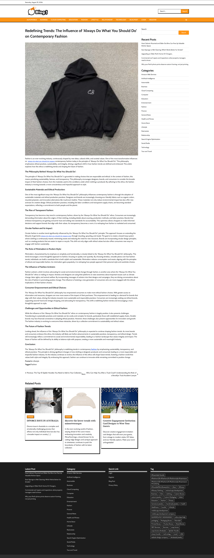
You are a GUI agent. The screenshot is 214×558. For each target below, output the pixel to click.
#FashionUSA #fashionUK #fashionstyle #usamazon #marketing (169, 483)
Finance (144, 111)
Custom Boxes (179, 494)
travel (175, 534)
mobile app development (159, 511)
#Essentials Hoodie (157, 475)
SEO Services (155, 527)
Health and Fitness (147, 119)
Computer (144, 95)
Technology (121, 20)
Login (143, 20)
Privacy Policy (113, 485)
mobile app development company (163, 514)
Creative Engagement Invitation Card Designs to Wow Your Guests (119, 423)
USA (181, 534)
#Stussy (181, 487)
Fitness (171, 500)
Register (152, 20)
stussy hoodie (155, 534)
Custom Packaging (170, 497)
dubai (181, 497)
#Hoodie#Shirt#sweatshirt (160, 487)
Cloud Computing (58, 20)
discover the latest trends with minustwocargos (80, 422)
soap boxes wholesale (158, 531)
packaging (154, 521)
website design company (159, 537)
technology (167, 534)
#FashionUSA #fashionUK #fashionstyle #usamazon (169, 478)
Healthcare (155, 507)
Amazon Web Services (148, 74)
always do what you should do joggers (41, 161)
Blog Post (134, 20)
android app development (174, 490)
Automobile (32, 20)
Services (165, 527)
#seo (174, 487)
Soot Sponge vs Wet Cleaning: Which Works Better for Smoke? (162, 50)
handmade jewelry (172, 504)
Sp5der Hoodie (174, 531)
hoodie (163, 507)
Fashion (84, 20)
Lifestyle (94, 20)
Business (43, 20)
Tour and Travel (146, 151)
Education (73, 20)
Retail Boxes (180, 524)
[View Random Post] (186, 20)
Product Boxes (168, 524)
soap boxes (175, 527)
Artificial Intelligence (148, 78)
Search (144, 29)
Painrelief (178, 521)
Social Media (145, 143)
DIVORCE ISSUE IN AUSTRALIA (43, 420)
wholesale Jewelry (176, 537)
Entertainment (146, 103)
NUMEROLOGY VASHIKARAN (161, 517)
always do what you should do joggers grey (56, 236)
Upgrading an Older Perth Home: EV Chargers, (156, 54)
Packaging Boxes (166, 521)
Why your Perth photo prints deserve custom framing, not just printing (164, 64)
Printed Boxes (156, 524)
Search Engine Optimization (150, 139)
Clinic (162, 494)
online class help (180, 517)
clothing (169, 494)
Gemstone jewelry (157, 504)
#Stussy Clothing (157, 490)
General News (146, 115)
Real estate (145, 131)
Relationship (107, 20)
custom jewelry (156, 497)
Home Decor (145, 123)
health (183, 504)
